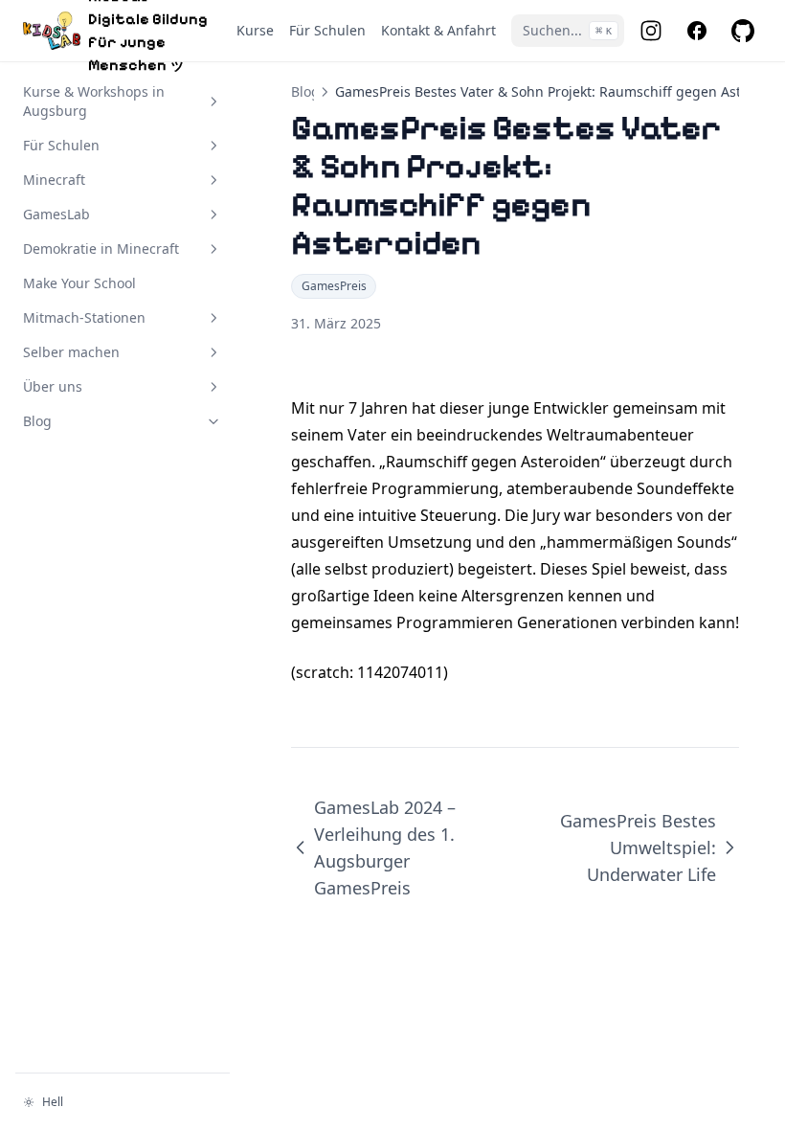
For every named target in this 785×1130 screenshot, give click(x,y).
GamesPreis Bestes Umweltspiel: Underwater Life (638, 847)
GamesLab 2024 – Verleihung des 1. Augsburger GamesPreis (385, 847)
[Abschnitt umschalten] (213, 101)
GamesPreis (334, 286)
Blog (305, 91)
